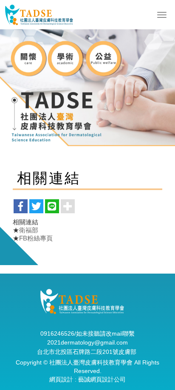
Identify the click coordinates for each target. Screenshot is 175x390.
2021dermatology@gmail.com (87, 342)
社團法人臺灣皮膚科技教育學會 (38, 14)
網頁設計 (61, 379)
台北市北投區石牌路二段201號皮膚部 (86, 351)
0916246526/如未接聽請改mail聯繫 (87, 333)
